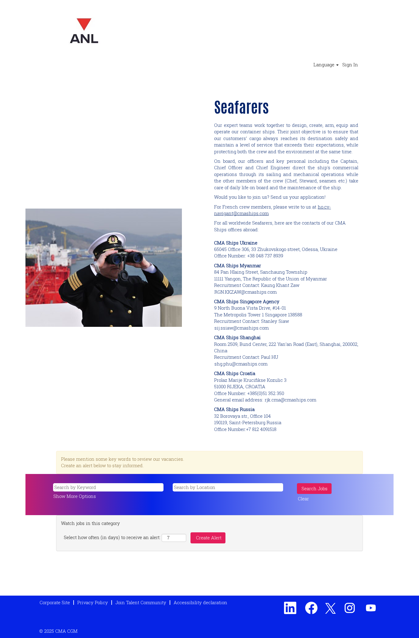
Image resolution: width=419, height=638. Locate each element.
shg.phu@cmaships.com (240, 364)
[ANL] (84, 30)
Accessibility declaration (200, 602)
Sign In (350, 64)
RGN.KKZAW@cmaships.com (245, 292)
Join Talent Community (140, 602)
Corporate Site (55, 602)
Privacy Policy (92, 602)
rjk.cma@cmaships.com (290, 400)
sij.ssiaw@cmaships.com (241, 328)
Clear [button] (303, 498)
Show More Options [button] (74, 496)
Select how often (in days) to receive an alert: (112, 537)
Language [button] (324, 64)
